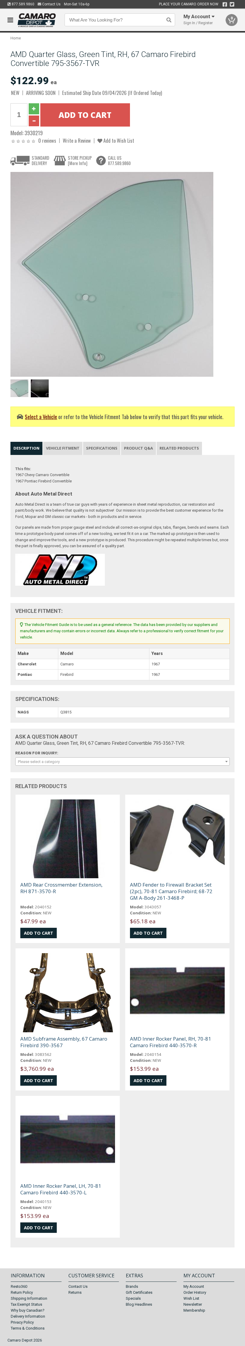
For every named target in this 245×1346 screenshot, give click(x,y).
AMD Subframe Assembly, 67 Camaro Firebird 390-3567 (63, 1042)
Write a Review (77, 140)
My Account (193, 1286)
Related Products (179, 448)
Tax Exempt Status (26, 1304)
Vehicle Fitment (62, 448)
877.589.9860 (22, 4)
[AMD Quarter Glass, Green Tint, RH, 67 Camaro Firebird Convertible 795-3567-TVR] (112, 274)
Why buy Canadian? (28, 1310)
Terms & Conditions (28, 1328)
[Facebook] (225, 4)
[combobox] (122, 761)
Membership (194, 1310)
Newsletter (192, 1304)
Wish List (191, 1298)
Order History (194, 1292)
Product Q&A (138, 448)
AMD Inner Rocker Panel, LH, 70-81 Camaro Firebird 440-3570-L (60, 1189)
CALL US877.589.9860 (119, 160)
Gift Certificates (139, 1292)
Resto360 (19, 1286)
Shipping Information (29, 1298)
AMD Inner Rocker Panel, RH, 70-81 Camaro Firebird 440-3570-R (170, 1042)
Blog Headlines (139, 1304)
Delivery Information (28, 1316)
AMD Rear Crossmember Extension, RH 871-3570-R (61, 888)
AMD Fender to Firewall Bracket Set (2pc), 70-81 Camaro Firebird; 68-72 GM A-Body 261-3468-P (171, 891)
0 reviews (47, 140)
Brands (132, 1286)
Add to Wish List (118, 140)
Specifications (101, 448)
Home (15, 38)
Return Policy (22, 1292)
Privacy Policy (22, 1322)
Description (26, 448)
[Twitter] (232, 4)
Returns (75, 1292)
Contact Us (51, 4)
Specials (133, 1298)
